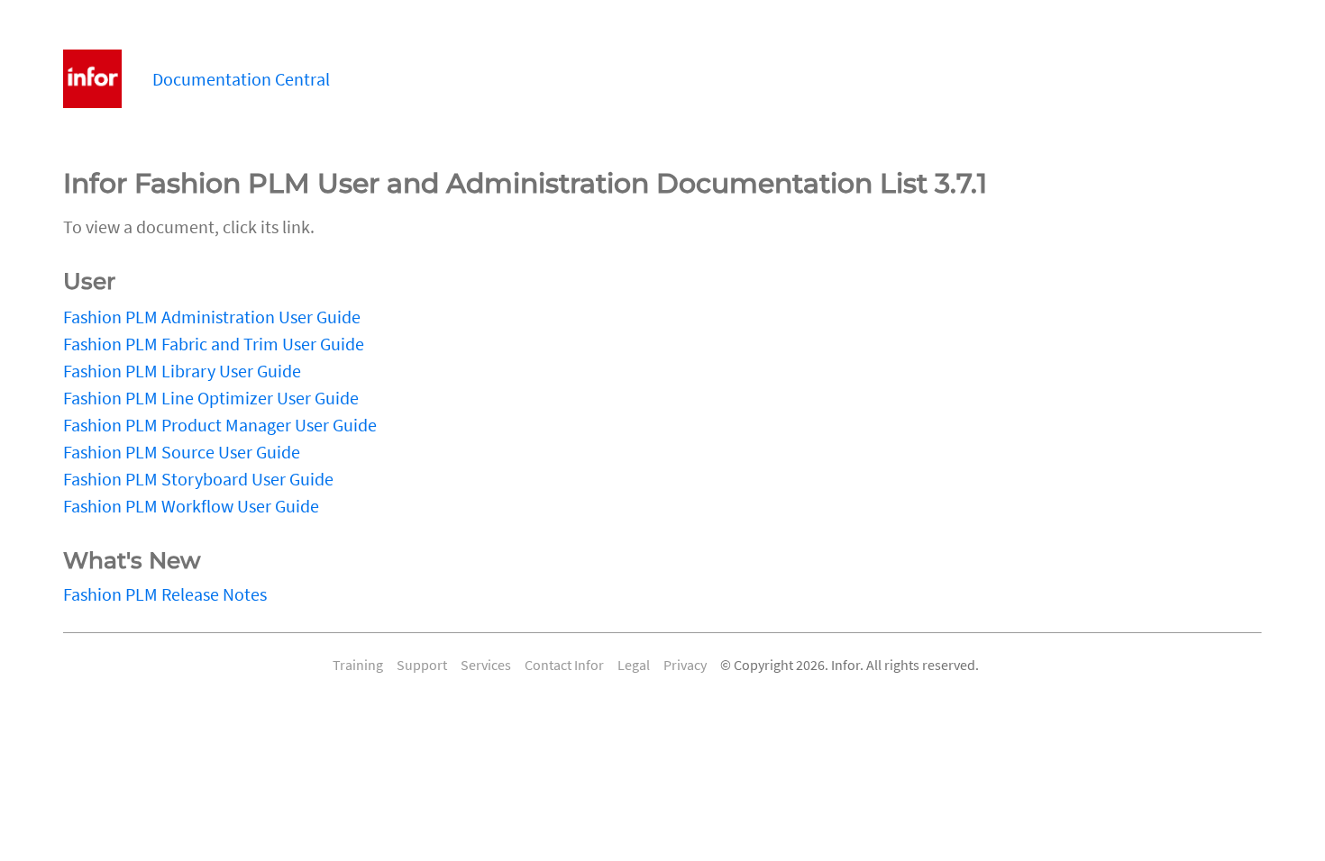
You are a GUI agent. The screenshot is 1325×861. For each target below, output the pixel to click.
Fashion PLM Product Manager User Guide (220, 424)
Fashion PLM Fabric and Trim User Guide (213, 343)
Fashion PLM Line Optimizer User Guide (211, 397)
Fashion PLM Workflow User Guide (191, 505)
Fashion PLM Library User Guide (182, 370)
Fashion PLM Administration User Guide (212, 316)
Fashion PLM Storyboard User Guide (198, 478)
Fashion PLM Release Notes (165, 594)
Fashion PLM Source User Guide (181, 451)
